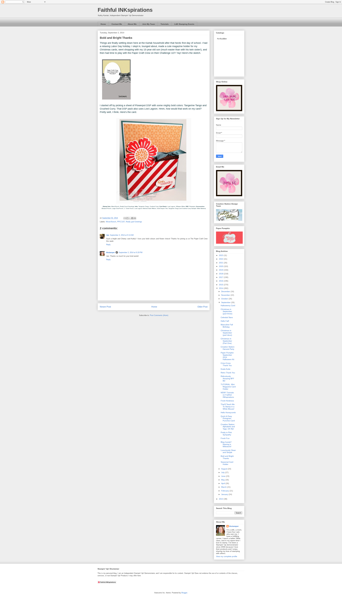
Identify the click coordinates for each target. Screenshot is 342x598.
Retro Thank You (228, 373)
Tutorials (165, 24)
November (226, 295)
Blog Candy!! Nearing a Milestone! (226, 444)
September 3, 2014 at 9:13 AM (122, 235)
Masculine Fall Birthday (227, 326)
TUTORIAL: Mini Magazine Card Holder (228, 386)
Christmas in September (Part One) (226, 341)
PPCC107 (121, 222)
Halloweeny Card (228, 305)
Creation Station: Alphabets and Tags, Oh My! (228, 426)
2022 (221, 259)
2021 (221, 263)
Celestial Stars (227, 317)
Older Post (202, 307)
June (223, 476)
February (225, 491)
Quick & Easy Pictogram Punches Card (228, 418)
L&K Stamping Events (184, 24)
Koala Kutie (225, 369)
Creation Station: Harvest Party (228, 348)
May (223, 480)
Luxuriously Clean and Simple (228, 451)
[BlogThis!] (127, 218)
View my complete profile (226, 556)
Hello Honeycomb (228, 412)
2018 (221, 274)
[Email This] (124, 218)
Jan (107, 235)
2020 (221, 266)
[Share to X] (130, 218)
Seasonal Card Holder (227, 463)
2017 (221, 277)
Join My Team (148, 24)
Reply (108, 245)
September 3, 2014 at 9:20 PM (130, 252)
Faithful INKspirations (125, 10)
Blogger (184, 593)
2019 (221, 270)
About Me (132, 24)
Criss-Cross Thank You (226, 364)
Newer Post (105, 307)
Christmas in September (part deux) (226, 332)
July (223, 472)
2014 (221, 288)
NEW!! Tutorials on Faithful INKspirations (227, 394)
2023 (221, 255)
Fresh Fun (225, 438)
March (224, 487)
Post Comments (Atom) (159, 315)
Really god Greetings (134, 222)
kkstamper (110, 252)
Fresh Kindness (227, 401)
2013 (221, 499)
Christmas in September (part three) (226, 311)
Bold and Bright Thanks (227, 457)
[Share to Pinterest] (135, 218)
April (223, 483)
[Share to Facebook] (132, 218)
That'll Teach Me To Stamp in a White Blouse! (228, 406)
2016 (221, 281)
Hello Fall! (225, 321)
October (225, 299)
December (226, 291)
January (225, 494)
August (224, 469)
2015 (221, 285)
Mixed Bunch (111, 222)
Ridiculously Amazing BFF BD (227, 378)
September (226, 302)
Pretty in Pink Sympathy (226, 433)
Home (103, 24)
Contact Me (117, 24)
